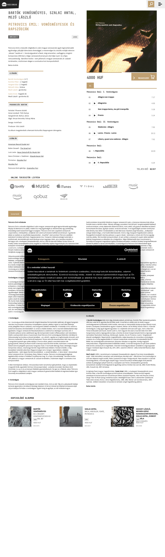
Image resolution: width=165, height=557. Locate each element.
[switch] (68, 295)
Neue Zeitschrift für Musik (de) (28, 152)
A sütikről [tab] (121, 259)
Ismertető (15, 214)
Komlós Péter (13, 82)
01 (90, 85)
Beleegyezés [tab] (44, 259)
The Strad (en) (25, 148)
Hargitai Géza (13, 84)
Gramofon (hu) (32, 168)
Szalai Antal (12, 94)
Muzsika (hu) (22, 160)
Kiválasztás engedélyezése (83, 305)
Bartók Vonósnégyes (16, 79)
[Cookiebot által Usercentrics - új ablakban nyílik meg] (126, 250)
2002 (35, 419)
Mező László (13, 90)
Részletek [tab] (82, 259)
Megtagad (45, 305)
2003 (138, 419)
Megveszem (143, 78)
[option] (122, 41)
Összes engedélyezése (119, 305)
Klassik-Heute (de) (37, 156)
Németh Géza (13, 87)
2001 (86, 419)
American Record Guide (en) (19, 144)
